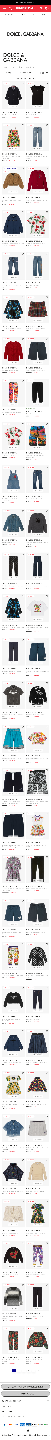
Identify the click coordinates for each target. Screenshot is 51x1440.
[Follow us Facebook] (23, 1431)
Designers (9, 14)
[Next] (37, 1370)
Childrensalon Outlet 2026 (23, 1435)
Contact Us (8, 1406)
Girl (33, 14)
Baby (23, 14)
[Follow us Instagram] (28, 1431)
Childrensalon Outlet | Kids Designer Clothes (25, 9)
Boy (44, 14)
